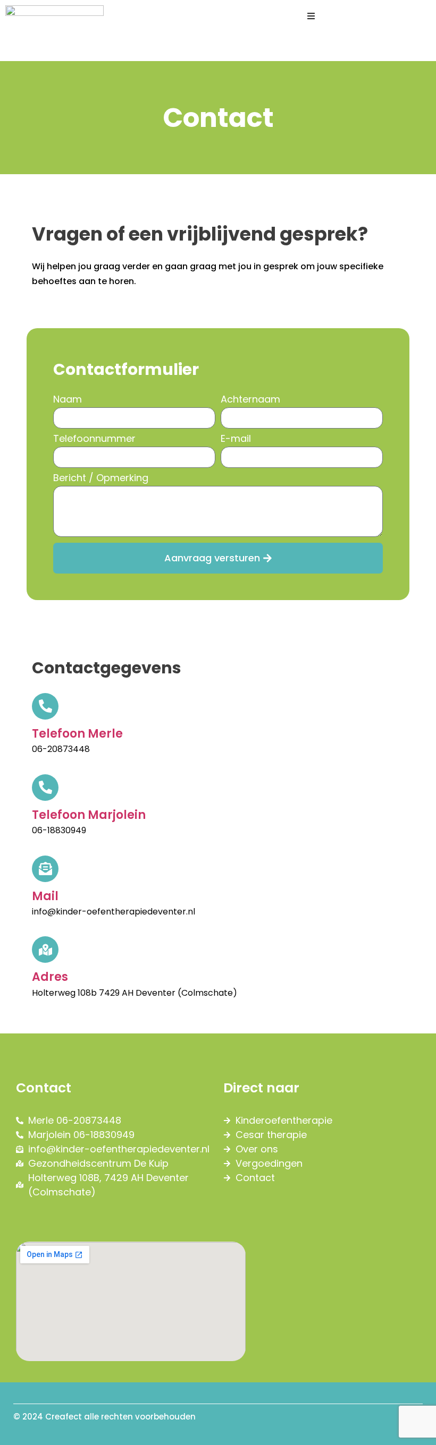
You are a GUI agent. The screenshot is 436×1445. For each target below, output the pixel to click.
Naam (67, 400)
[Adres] (45, 949)
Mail (45, 896)
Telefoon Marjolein (89, 815)
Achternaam (250, 400)
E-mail (236, 439)
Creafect (63, 1416)
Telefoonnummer (94, 439)
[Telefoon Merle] (45, 706)
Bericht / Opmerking (100, 478)
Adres (50, 977)
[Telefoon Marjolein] (45, 787)
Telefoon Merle (77, 733)
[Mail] (45, 869)
